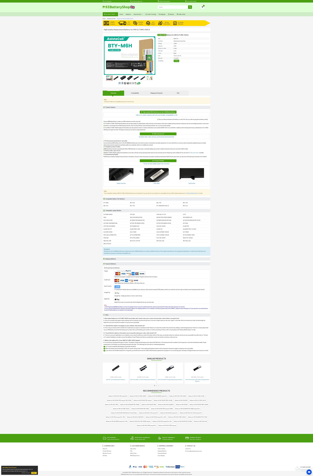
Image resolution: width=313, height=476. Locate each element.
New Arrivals (137, 14)
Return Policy (133, 453)
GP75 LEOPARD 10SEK (189, 235)
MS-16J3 (185, 205)
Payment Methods (162, 453)
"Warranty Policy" (194, 152)
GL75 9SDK (186, 232)
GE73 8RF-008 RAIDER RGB (110, 223)
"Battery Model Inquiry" (192, 193)
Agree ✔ (34, 473)
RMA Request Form (135, 455)
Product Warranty (107, 451)
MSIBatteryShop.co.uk (137, 472)
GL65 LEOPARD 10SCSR (162, 232)
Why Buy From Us (107, 453)
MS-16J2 (106, 205)
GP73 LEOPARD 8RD (135, 235)
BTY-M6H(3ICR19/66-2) (162, 205)
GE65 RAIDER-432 (187, 217)
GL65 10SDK (133, 232)
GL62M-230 (159, 229)
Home (121, 14)
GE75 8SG (185, 223)
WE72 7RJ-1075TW (135, 240)
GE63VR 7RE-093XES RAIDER (164, 217)
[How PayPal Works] (180, 466)
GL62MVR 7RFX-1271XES (189, 229)
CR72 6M (132, 214)
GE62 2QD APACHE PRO (136, 217)
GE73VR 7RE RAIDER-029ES (137, 223)
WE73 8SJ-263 (187, 240)
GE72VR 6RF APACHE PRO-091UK (191, 220)
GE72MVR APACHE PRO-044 (163, 220)
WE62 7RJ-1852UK (188, 238)
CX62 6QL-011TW (161, 214)
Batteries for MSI (111, 18)
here (27, 471)
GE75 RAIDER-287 (134, 226)
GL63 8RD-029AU (108, 232)
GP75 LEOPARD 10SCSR (162, 235)
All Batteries (110, 14)
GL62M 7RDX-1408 (135, 229)
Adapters (128, 14)
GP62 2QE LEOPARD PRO (110, 235)
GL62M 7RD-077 (108, 229)
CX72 (184, 214)
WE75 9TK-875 (107, 243)
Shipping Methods (162, 451)
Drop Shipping (161, 455)
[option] (129, 55)
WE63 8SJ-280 (107, 240)
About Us (105, 448)
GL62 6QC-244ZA (160, 226)
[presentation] (113, 93)
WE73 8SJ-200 (160, 240)
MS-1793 (158, 202)
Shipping (162, 14)
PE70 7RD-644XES (135, 238)
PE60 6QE (106, 238)
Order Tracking (151, 14)
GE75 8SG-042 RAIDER (109, 226)
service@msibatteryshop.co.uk (194, 451)
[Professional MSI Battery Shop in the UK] (119, 8)
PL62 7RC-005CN (160, 238)
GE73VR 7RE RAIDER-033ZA (163, 223)
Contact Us (188, 448)
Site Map (105, 455)
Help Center (182, 14)
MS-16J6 (132, 202)
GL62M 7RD (186, 226)
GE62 (105, 217)
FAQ (131, 451)
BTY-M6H (106, 202)
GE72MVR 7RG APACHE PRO (137, 220)
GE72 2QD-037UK (108, 220)
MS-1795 (185, 202)
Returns (172, 14)
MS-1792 (132, 205)
